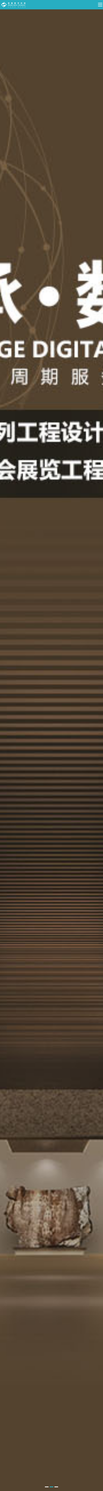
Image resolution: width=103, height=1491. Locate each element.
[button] (47, 1486)
